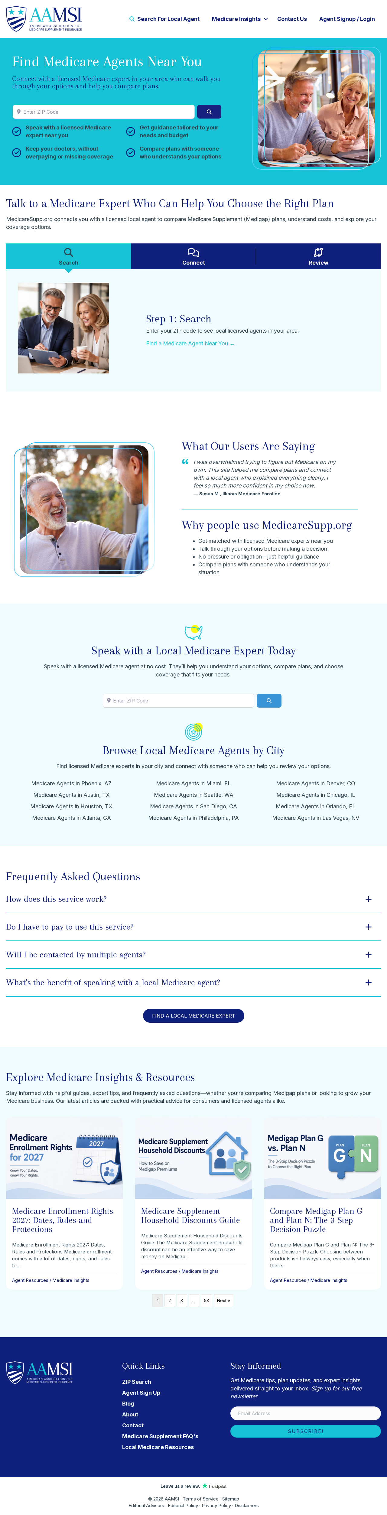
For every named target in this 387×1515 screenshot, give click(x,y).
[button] (266, 19)
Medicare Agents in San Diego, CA (193, 806)
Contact (133, 1425)
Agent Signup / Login (347, 19)
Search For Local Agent (168, 19)
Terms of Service (201, 1499)
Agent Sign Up (141, 1393)
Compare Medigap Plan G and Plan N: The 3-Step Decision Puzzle (316, 1220)
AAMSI (172, 1499)
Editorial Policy (183, 1505)
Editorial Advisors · (148, 1505)
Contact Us (292, 19)
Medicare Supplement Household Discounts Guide (190, 1215)
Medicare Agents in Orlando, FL (316, 806)
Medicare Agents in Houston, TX (71, 806)
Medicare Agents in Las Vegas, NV (315, 818)
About (130, 1414)
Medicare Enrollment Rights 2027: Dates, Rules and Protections (62, 1220)
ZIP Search (136, 1382)
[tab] (68, 256)
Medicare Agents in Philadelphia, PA (193, 818)
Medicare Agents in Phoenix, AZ (71, 783)
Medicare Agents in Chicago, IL (315, 795)
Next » (223, 1300)
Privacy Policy (216, 1505)
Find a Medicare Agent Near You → (190, 343)
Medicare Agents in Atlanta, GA (71, 818)
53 (206, 1300)
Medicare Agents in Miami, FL (193, 783)
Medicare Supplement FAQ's (160, 1436)
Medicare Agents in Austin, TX (71, 795)
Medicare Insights (236, 19)
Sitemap (230, 1499)
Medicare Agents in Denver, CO (315, 783)
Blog (128, 1403)
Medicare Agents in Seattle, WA (193, 795)
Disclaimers (247, 1505)
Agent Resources (30, 1280)
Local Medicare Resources (158, 1447)
